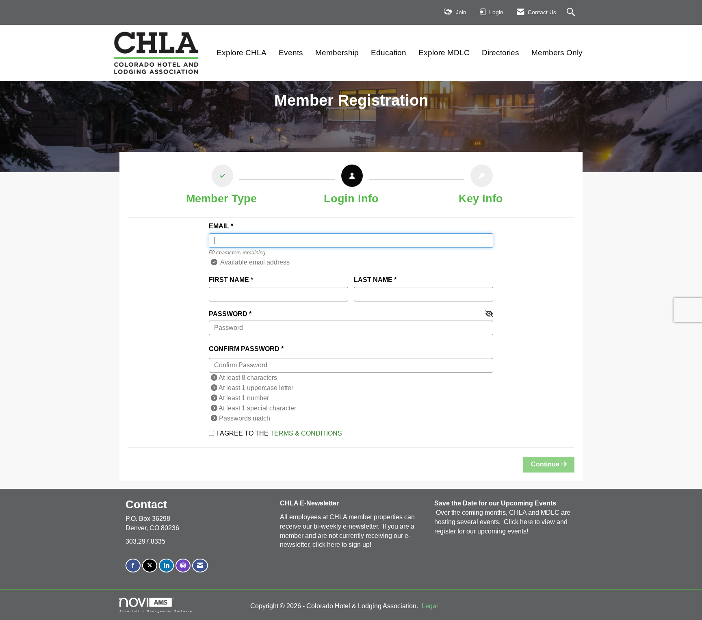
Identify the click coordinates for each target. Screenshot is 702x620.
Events (291, 52)
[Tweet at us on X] (149, 566)
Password (228, 313)
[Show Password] (489, 314)
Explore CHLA (241, 52)
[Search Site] (572, 12)
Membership (337, 52)
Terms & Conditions (306, 433)
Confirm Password (244, 348)
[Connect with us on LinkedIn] (166, 566)
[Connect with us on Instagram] (183, 566)
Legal (430, 606)
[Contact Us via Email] (200, 566)
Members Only (557, 52)
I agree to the (279, 433)
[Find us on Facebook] (133, 566)
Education (388, 52)
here (334, 544)
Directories (500, 52)
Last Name (373, 279)
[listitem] (221, 187)
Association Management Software (156, 611)
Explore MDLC (444, 52)
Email (219, 226)
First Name (229, 279)
